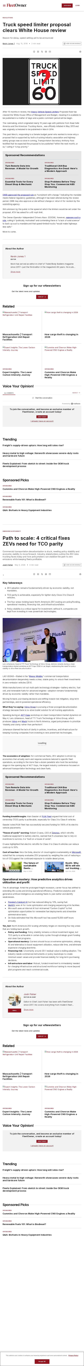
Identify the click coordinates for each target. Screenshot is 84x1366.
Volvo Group (30, 707)
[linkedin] (38, 52)
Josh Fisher (8, 565)
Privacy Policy (73, 1355)
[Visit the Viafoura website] (75, 404)
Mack (24, 721)
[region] (42, 398)
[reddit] (46, 52)
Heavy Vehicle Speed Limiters (45, 112)
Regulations (8, 18)
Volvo (14, 721)
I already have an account (42, 421)
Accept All (42, 1361)
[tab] (9, 393)
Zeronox (55, 833)
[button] (4, 5)
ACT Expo (25, 715)
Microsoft (76, 852)
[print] (80, 52)
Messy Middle (35, 676)
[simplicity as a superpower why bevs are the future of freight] (54, 867)
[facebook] (34, 52)
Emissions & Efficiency (12, 531)
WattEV (11, 905)
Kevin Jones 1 (9, 44)
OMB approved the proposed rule (18, 195)
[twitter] (42, 52)
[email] (50, 52)
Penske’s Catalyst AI (18, 902)
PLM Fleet (47, 816)
